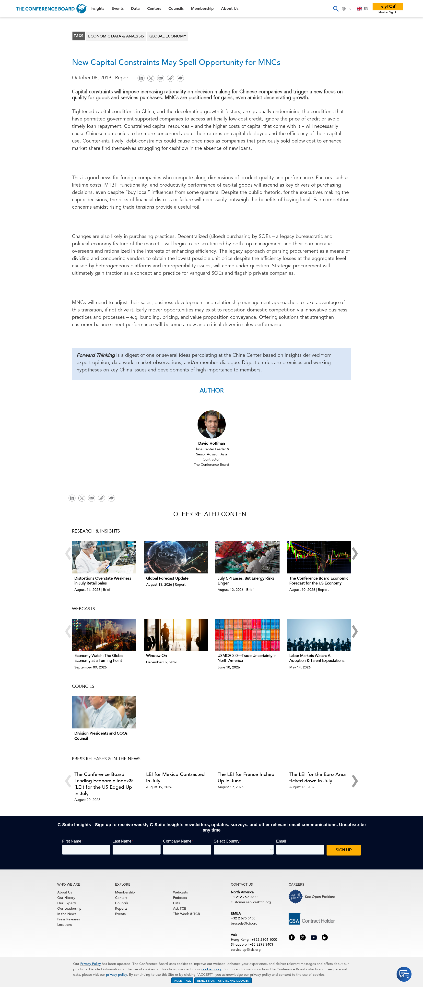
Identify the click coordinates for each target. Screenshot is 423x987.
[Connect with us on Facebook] (292, 937)
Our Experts (66, 903)
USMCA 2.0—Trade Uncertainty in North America (247, 658)
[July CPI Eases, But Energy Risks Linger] (247, 557)
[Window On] (176, 635)
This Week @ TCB (22, 123)
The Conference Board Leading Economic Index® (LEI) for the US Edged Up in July (103, 784)
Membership (17, 85)
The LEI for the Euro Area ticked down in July (317, 777)
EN (366, 8)
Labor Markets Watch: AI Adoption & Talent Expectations (316, 658)
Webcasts (180, 892)
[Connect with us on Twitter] (303, 937)
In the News (66, 914)
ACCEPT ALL (182, 980)
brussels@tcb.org (244, 923)
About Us (14, 98)
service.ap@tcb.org (246, 949)
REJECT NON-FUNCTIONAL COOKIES (223, 980)
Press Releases (68, 919)
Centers (13, 60)
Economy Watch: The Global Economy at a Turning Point (99, 658)
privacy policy (116, 974)
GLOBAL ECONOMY (167, 36)
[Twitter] (150, 78)
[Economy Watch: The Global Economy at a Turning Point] (104, 635)
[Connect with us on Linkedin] (325, 937)
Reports (121, 908)
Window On (156, 656)
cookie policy (211, 969)
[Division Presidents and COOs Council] (104, 712)
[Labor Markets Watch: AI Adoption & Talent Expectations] (319, 635)
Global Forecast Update (167, 578)
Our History (66, 897)
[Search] (336, 8)
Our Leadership (69, 908)
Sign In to (23, 135)
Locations (64, 924)
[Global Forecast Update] (176, 557)
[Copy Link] (170, 78)
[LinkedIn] (141, 78)
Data (9, 48)
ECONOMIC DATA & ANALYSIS (116, 36)
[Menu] (8, 8)
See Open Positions (320, 896)
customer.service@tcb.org (251, 902)
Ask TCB (179, 908)
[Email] (160, 78)
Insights (12, 23)
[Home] (51, 8)
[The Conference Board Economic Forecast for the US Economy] (319, 557)
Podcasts (180, 897)
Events (11, 35)
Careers (13, 110)
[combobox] (363, 8)
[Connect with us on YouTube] (314, 937)
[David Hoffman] (212, 424)
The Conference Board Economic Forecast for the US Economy (318, 581)
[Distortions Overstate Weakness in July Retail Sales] (104, 557)
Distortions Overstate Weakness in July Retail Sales (102, 581)
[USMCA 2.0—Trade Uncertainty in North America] (247, 635)
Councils (13, 73)
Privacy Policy (90, 964)
